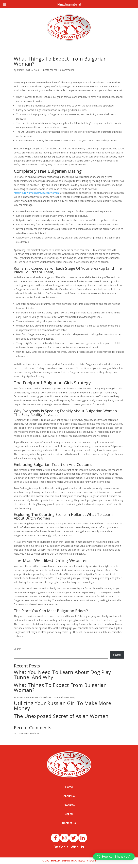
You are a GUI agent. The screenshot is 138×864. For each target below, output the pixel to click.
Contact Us (69, 823)
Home (69, 787)
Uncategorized (49, 69)
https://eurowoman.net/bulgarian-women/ (37, 192)
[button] (114, 856)
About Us (69, 796)
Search (17, 648)
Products (69, 805)
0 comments (67, 69)
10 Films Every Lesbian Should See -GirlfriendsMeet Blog (44, 697)
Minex (20, 69)
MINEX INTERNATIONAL (63, 860)
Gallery (69, 814)
